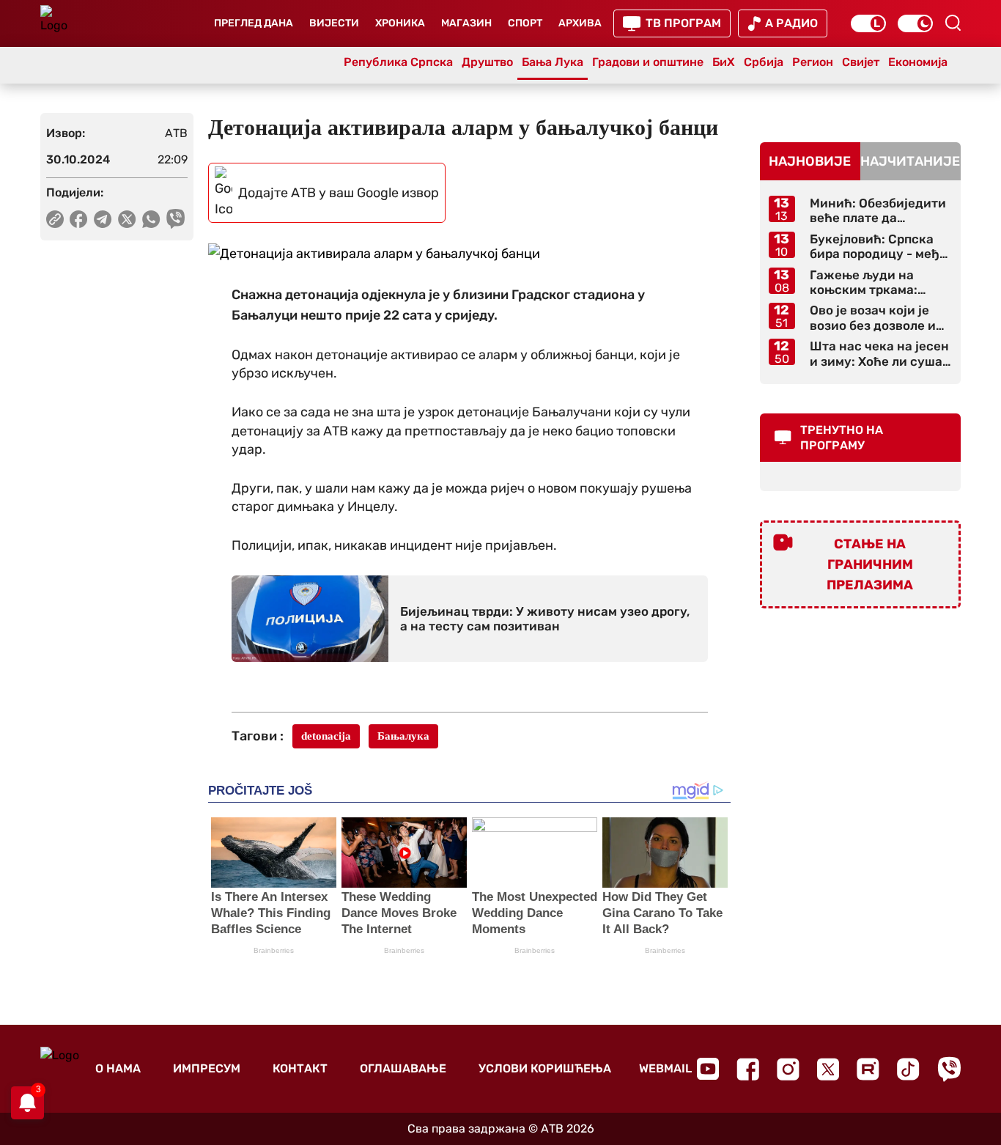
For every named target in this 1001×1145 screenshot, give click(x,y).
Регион (812, 62)
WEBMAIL (665, 1068)
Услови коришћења (545, 1068)
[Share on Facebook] (79, 219)
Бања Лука (552, 62)
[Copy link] (55, 219)
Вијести (334, 23)
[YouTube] (708, 1069)
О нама (118, 1068)
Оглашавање (403, 1068)
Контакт (300, 1068)
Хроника (400, 23)
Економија (918, 62)
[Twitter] (828, 1069)
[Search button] (953, 23)
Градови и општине (647, 62)
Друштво (487, 62)
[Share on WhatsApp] (151, 219)
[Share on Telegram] (103, 219)
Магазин (466, 23)
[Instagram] (788, 1069)
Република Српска (398, 62)
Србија (763, 62)
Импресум (206, 1068)
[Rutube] (868, 1069)
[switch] (868, 23)
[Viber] (949, 1069)
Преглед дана (253, 23)
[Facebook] (747, 1069)
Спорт (525, 23)
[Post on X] (127, 219)
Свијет (860, 62)
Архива (580, 23)
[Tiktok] (908, 1069)
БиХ (723, 62)
